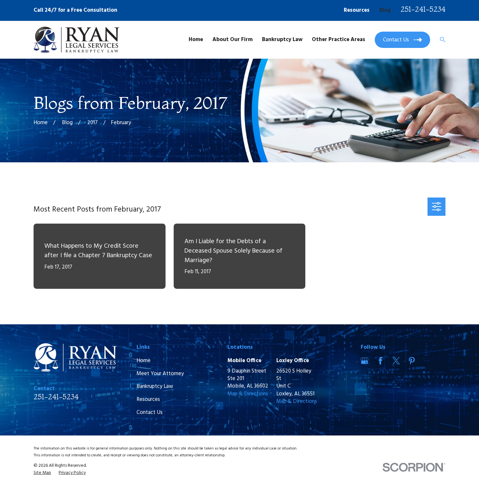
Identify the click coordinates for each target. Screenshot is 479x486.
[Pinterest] (411, 360)
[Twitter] (396, 360)
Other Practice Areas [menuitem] (338, 39)
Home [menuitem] (196, 39)
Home (144, 360)
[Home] (76, 40)
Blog (385, 10)
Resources (357, 10)
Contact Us (150, 412)
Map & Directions (247, 394)
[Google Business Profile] (364, 360)
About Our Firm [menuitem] (232, 39)
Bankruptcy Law (155, 386)
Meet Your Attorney (160, 373)
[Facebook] (380, 360)
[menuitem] (42, 473)
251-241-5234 (422, 9)
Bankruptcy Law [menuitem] (282, 39)
